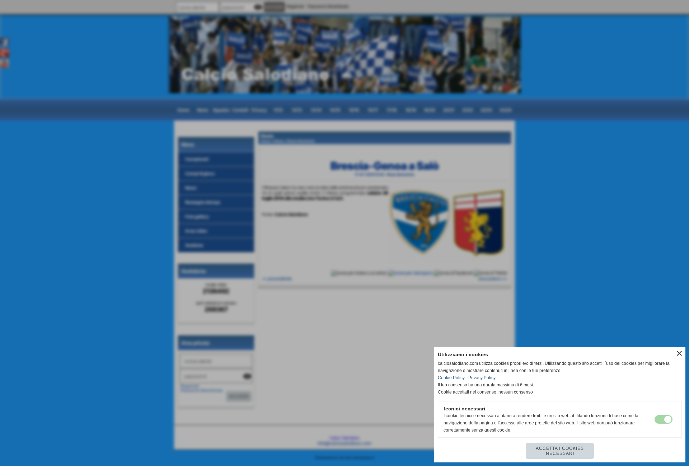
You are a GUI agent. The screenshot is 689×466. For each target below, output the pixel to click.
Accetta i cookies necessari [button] (560, 451)
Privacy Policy (482, 377)
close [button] (679, 353)
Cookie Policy (451, 377)
